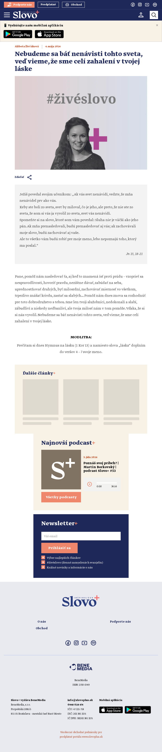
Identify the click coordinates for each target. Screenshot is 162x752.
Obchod (42, 628)
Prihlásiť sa (59, 548)
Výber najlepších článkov (64, 558)
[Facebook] (133, 5)
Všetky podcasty (61, 497)
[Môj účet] (141, 14)
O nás (42, 622)
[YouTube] (147, 4)
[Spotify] (155, 4)
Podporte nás (120, 622)
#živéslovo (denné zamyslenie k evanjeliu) (75, 563)
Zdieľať (19, 177)
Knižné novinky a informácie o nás (70, 568)
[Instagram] (140, 4)
